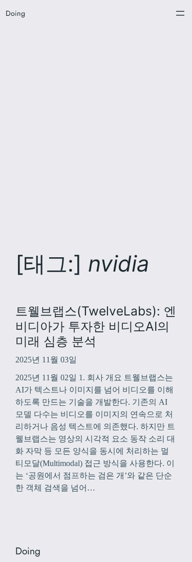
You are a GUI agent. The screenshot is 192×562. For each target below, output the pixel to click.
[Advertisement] (96, 132)
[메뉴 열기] (180, 13)
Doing (15, 13)
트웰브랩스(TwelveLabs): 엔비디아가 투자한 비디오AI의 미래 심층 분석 (95, 326)
